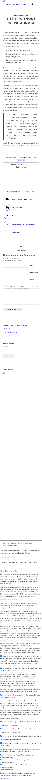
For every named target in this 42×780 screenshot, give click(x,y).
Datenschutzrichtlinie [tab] (6, 769)
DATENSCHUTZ (5, 779)
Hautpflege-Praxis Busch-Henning (19, 543)
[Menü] (36, 4)
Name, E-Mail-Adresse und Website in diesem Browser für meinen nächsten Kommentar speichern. (22, 287)
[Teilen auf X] (6, 173)
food (25, 165)
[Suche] (31, 4)
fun (29, 165)
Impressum (6, 329)
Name (32, 265)
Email (5, 347)
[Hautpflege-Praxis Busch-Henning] (17, 4)
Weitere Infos (5, 558)
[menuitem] (31, 4)
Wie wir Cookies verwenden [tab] (8, 571)
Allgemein (18, 15)
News (25, 15)
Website (32, 279)
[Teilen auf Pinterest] (6, 177)
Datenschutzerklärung (10, 332)
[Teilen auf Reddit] (6, 180)
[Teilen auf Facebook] (6, 170)
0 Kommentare (25, 157)
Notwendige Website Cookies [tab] (9, 600)
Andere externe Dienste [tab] (7, 697)
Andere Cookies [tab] (5, 745)
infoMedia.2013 (21, 160)
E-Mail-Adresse (34, 273)
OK (14, 558)
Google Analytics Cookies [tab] (8, 671)
